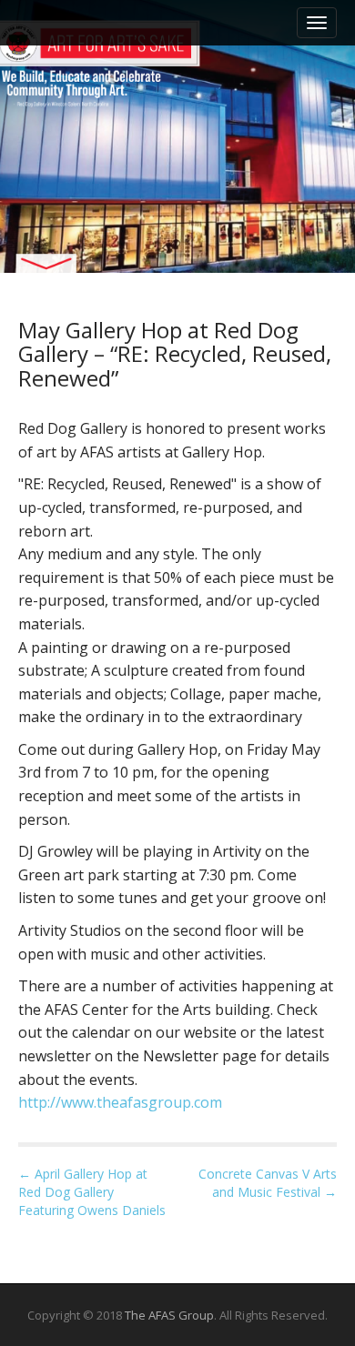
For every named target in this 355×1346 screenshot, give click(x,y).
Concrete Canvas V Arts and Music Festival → (267, 1182)
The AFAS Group (169, 1315)
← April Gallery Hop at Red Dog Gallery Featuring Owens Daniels (92, 1192)
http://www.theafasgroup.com (120, 1102)
